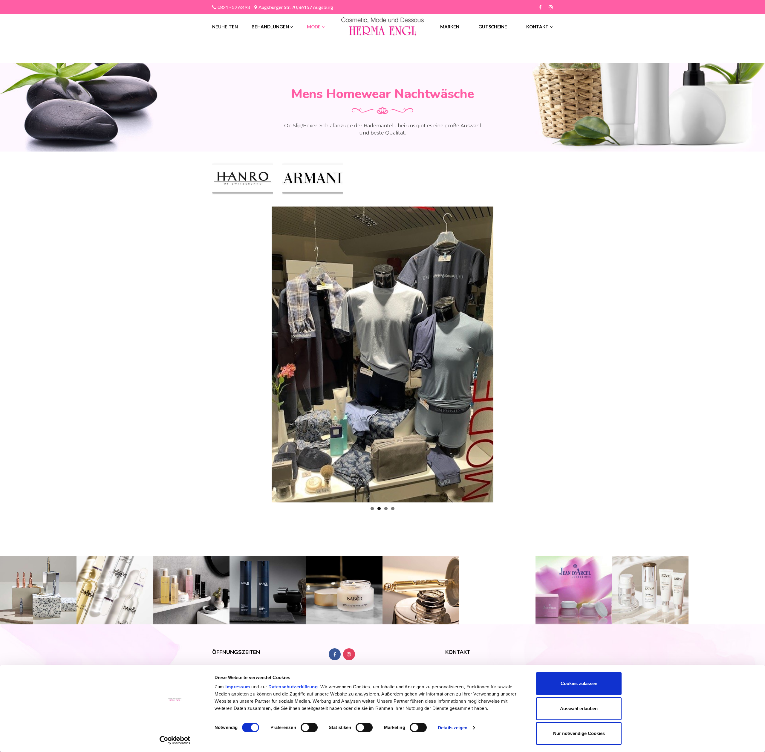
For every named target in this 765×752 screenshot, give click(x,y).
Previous (263, 354)
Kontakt (537, 26)
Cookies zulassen (579, 683)
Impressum (238, 686)
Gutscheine (492, 26)
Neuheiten (225, 26)
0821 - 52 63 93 (234, 7)
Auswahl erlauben (579, 708)
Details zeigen (452, 727)
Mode (314, 26)
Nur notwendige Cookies (579, 733)
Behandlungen (270, 26)
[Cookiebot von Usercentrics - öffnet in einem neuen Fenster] (175, 740)
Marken (449, 26)
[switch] (309, 727)
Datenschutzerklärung (293, 686)
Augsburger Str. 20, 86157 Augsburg (295, 7)
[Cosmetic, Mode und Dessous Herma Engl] (366, 26)
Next (502, 354)
